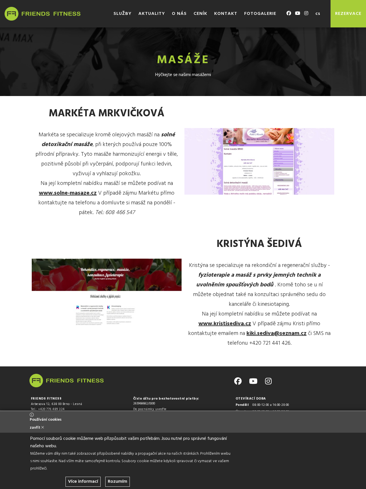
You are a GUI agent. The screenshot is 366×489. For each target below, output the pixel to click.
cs (317, 13)
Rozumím (117, 481)
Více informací (83, 481)
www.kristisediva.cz (224, 323)
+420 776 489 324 (51, 409)
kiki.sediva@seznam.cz (276, 333)
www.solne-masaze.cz (68, 193)
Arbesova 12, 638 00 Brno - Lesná (56, 404)
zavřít (35, 428)
